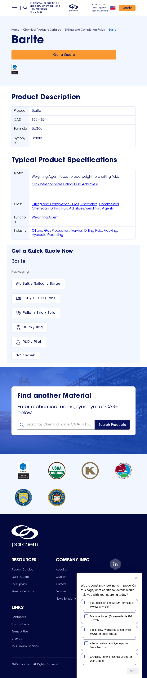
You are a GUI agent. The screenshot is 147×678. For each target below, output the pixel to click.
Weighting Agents (99, 208)
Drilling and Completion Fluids (55, 204)
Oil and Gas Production (50, 231)
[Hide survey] (136, 578)
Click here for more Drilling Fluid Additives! (65, 184)
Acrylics (77, 231)
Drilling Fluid (93, 231)
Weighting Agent (45, 217)
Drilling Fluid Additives (67, 208)
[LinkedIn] (115, 565)
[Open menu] (14, 8)
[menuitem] (22, 569)
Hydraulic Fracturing (47, 235)
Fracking (110, 231)
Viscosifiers (88, 204)
